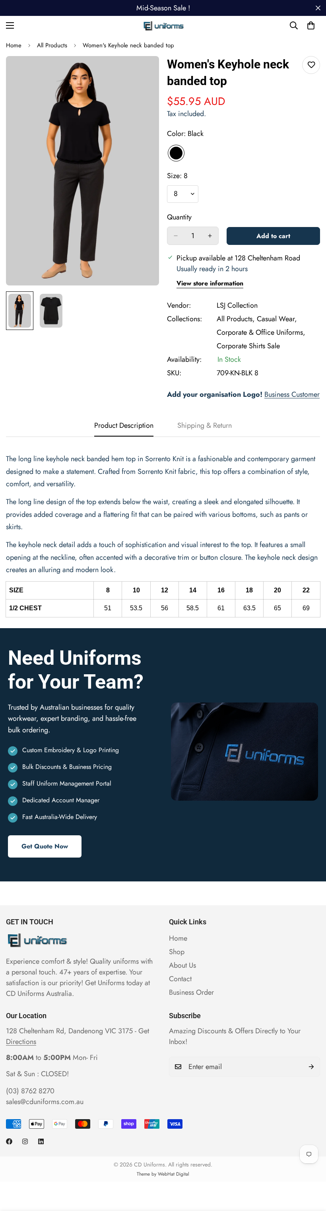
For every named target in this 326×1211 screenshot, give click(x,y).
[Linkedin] (41, 1141)
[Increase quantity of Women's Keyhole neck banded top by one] (210, 236)
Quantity (179, 217)
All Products (52, 45)
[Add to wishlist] (311, 65)
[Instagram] (25, 1141)
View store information (210, 283)
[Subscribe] (311, 1067)
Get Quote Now (44, 846)
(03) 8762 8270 (30, 1091)
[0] (311, 25)
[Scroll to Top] (310, 1168)
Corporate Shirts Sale (248, 346)
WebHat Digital (173, 1174)
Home (13, 45)
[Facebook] (9, 1141)
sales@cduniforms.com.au (44, 1101)
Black (176, 153)
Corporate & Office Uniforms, (261, 332)
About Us (182, 965)
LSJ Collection (237, 305)
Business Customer (292, 394)
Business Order (191, 992)
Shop (176, 952)
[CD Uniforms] (163, 25)
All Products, (236, 319)
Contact (180, 979)
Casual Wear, (277, 319)
